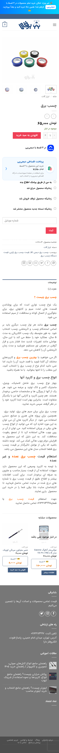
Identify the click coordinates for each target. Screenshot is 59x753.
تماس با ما (22, 742)
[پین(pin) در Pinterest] (30, 263)
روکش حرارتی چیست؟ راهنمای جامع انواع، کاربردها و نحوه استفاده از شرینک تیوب (25, 677)
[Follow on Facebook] (53, 613)
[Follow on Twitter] (41, 613)
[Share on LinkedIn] (24, 263)
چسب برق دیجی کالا (39, 252)
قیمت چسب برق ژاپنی (19, 252)
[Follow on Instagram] (47, 613)
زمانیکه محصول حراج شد (39, 188)
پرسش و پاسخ (34, 742)
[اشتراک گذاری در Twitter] (41, 263)
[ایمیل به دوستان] (36, 263)
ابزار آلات (45, 96)
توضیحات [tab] (52, 282)
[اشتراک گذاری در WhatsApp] (53, 263)
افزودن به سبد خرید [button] (18, 569)
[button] (55, 25)
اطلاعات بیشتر (49, 572)
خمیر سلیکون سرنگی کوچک (15, 550)
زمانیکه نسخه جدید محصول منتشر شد (32, 209)
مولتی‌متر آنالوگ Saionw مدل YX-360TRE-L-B (45, 551)
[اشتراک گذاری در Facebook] (47, 263)
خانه (55, 96)
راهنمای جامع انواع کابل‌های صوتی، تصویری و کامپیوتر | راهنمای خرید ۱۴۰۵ (25, 665)
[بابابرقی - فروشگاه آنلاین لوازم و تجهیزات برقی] (29, 25)
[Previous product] (46, 116)
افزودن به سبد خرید (27, 135)
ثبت (51, 230)
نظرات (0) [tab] (52, 289)
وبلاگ (37, 740)
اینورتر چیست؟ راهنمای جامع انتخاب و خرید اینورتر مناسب (26, 689)
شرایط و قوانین (26, 740)
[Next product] (53, 116)
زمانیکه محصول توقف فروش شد (35, 199)
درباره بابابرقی (47, 740)
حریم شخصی (12, 740)
